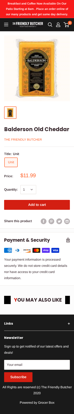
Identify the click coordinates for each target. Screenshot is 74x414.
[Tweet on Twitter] (59, 221)
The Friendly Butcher (23, 139)
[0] (66, 24)
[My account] (58, 24)
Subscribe (18, 377)
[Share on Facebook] (43, 221)
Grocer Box (46, 402)
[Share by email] (67, 221)
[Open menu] (6, 24)
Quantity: (11, 189)
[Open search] (50, 24)
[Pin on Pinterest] (51, 221)
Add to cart (37, 205)
